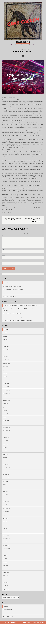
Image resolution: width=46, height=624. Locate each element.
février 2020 (6, 572)
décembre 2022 (6, 467)
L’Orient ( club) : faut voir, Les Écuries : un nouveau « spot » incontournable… (23, 305)
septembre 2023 (6, 437)
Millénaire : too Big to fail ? (15, 313)
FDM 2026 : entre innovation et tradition (12, 286)
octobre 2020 (6, 545)
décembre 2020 (6, 538)
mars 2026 (5, 343)
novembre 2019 (6, 582)
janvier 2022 (6, 501)
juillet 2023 (5, 444)
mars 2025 (5, 380)
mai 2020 (5, 562)
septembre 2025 (6, 363)
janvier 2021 (6, 535)
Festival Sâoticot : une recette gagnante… (23, 51)
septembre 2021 (6, 514)
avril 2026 (5, 339)
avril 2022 (5, 491)
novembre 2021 (6, 508)
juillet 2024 (5, 403)
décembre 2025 (6, 353)
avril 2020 (5, 565)
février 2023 (6, 461)
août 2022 (5, 481)
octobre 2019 (6, 585)
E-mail (4, 255)
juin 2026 (5, 332)
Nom (3, 249)
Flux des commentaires (8, 612)
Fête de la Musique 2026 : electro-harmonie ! (13, 289)
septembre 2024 (6, 400)
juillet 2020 (5, 555)
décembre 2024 (6, 390)
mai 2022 (5, 487)
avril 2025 (5, 376)
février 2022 (6, 498)
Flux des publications (7, 609)
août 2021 (5, 518)
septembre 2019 (6, 589)
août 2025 (5, 366)
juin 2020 (5, 558)
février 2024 (6, 420)
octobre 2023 (6, 434)
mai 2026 (5, 336)
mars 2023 (5, 457)
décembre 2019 (6, 579)
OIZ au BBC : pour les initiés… (9, 296)
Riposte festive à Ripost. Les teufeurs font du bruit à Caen (15, 292)
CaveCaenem (23, 41)
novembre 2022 (6, 471)
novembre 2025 (6, 356)
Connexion (6, 606)
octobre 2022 (6, 474)
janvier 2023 (6, 464)
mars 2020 (5, 568)
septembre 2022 (6, 477)
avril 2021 (5, 528)
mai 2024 (5, 410)
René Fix (27, 49)
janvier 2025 (6, 386)
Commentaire (5, 235)
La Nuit (9, 212)
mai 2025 (5, 373)
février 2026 (6, 346)
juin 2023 (5, 447)
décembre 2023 (6, 427)
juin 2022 (5, 484)
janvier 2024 (6, 423)
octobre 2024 (6, 396)
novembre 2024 (6, 393)
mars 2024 (5, 417)
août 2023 (5, 440)
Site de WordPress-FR (8, 616)
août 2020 (5, 552)
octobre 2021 (6, 511)
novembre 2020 (6, 541)
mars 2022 (5, 494)
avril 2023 (5, 454)
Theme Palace (41, 622)
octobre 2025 (6, 359)
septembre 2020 (6, 548)
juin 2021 (5, 521)
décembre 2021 (6, 504)
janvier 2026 (6, 349)
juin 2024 (5, 407)
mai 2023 (5, 450)
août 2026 (6, 329)
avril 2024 (5, 413)
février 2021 (6, 531)
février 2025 (6, 383)
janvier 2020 (6, 575)
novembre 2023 (6, 430)
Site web (4, 261)
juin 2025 (5, 369)
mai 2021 (5, 525)
